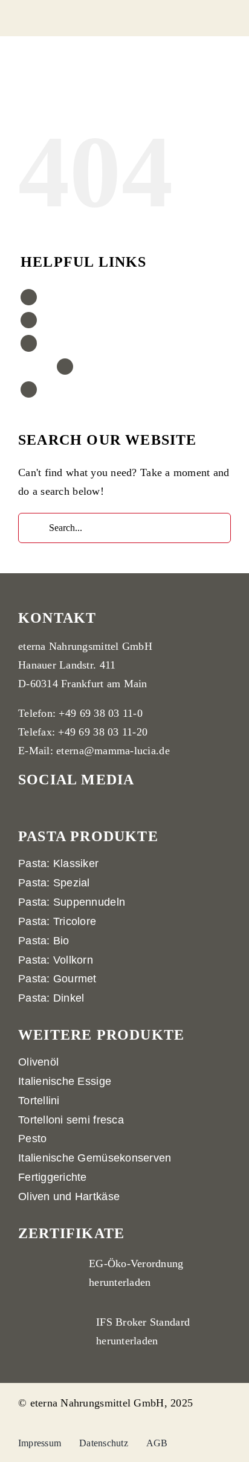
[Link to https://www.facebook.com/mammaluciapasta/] (170, 784)
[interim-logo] (60, 14)
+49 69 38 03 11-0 (101, 713)
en (48, 389)
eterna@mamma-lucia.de (113, 751)
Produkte (61, 297)
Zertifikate (64, 343)
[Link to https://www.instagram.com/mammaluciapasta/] (149, 784)
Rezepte (60, 320)
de (85, 366)
